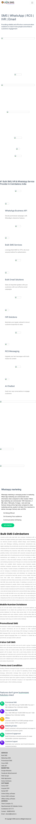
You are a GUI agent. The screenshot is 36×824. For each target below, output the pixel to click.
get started (8, 525)
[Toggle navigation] (32, 2)
